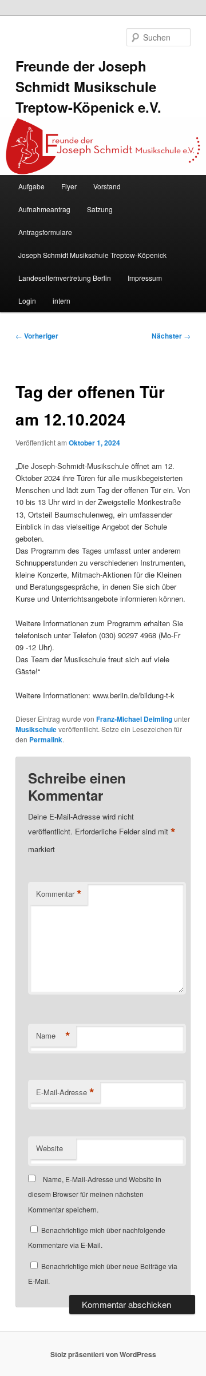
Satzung (100, 209)
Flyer (69, 186)
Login (27, 300)
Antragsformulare (45, 232)
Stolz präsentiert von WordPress (103, 1354)
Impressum (145, 278)
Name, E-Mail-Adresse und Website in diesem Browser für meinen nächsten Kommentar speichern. (94, 1194)
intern (61, 300)
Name (53, 1036)
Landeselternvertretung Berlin (64, 278)
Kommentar (59, 894)
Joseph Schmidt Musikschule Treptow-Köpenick (92, 255)
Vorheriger (36, 336)
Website (49, 1148)
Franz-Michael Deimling (134, 719)
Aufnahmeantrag (44, 209)
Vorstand (107, 186)
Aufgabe (31, 186)
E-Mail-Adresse (65, 1092)
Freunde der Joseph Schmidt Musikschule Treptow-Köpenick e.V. (88, 86)
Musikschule (36, 729)
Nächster (171, 336)
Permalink (45, 739)
